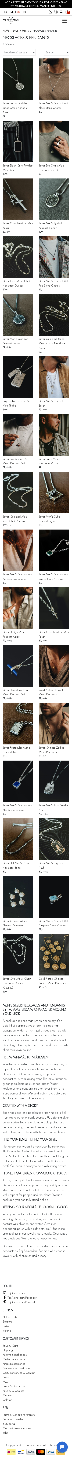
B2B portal (9, 1423)
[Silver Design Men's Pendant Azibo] (18, 608)
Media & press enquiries (17, 1428)
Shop (15, 30)
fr (24, 11)
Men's (25, 30)
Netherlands (10, 1317)
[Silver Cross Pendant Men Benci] (18, 199)
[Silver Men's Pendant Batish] (54, 377)
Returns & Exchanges (15, 1354)
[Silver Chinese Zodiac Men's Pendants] (54, 723)
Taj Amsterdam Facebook (22, 1297)
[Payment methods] (11, 1452)
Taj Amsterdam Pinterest (21, 1302)
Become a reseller (13, 1419)
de (11, 11)
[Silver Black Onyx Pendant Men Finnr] (18, 141)
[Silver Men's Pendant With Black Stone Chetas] (54, 79)
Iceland (7, 1330)
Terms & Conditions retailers (19, 1414)
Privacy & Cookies (13, 1390)
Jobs (5, 1432)
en (18, 11)
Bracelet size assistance (16, 1368)
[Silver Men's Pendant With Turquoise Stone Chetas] (54, 897)
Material (8, 1395)
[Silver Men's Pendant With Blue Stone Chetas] (18, 781)
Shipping (8, 1350)
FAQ (5, 1381)
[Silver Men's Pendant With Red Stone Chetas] (54, 257)
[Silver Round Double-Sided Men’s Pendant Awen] (18, 79)
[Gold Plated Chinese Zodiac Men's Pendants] (54, 954)
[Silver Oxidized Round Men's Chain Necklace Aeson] (54, 315)
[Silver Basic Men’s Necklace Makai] (54, 435)
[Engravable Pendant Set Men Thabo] (18, 377)
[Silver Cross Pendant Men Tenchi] (54, 608)
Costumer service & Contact (19, 1372)
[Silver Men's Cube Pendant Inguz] (54, 492)
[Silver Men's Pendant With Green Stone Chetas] (54, 550)
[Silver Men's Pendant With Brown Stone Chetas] (18, 550)
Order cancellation (14, 1359)
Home (6, 30)
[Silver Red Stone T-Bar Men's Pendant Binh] (18, 435)
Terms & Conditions (14, 1386)
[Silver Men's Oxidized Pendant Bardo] (18, 315)
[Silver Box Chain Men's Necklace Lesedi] (54, 141)
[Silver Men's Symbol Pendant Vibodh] (54, 199)
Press (6, 1377)
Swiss (6, 1326)
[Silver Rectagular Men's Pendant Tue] (18, 723)
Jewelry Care (10, 1345)
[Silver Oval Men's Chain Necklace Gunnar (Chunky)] (18, 954)
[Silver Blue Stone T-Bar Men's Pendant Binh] (18, 666)
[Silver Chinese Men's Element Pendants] (18, 897)
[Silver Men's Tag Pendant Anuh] (54, 839)
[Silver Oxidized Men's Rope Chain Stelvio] (18, 492)
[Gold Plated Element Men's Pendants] (54, 666)
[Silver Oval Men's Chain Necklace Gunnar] (18, 257)
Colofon (7, 1399)
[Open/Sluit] (64, 20)
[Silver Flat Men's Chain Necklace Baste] (18, 839)
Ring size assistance (14, 1363)
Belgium (7, 1321)
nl (5, 11)
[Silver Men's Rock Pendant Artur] (54, 781)
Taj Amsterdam (16, 1293)
